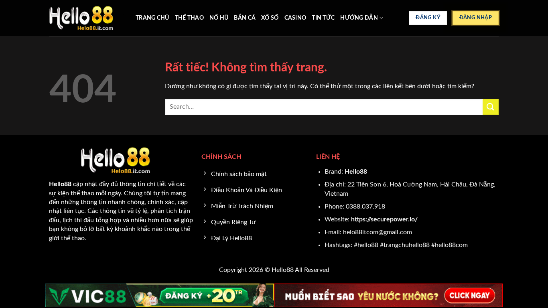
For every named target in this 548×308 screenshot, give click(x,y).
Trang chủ (152, 18)
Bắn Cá (245, 18)
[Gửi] (491, 107)
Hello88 (356, 171)
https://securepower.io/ (384, 219)
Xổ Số (269, 18)
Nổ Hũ (218, 18)
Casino (295, 18)
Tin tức (323, 18)
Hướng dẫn (359, 18)
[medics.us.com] (86, 18)
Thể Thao (189, 18)
